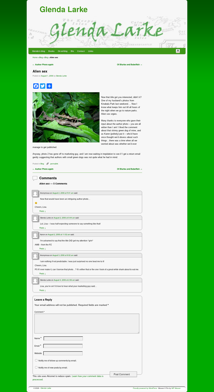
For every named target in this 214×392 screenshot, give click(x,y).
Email (37, 345)
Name (37, 338)
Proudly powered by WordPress (145, 388)
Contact (81, 51)
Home (35, 57)
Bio (72, 51)
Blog (41, 57)
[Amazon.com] (178, 51)
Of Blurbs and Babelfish (129, 64)
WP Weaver (176, 388)
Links (90, 51)
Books (51, 51)
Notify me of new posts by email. (53, 367)
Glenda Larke (64, 9)
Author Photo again (43, 64)
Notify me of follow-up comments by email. (57, 360)
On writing (62, 51)
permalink (54, 163)
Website (38, 353)
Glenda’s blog (38, 51)
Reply (42, 211)
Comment (39, 311)
